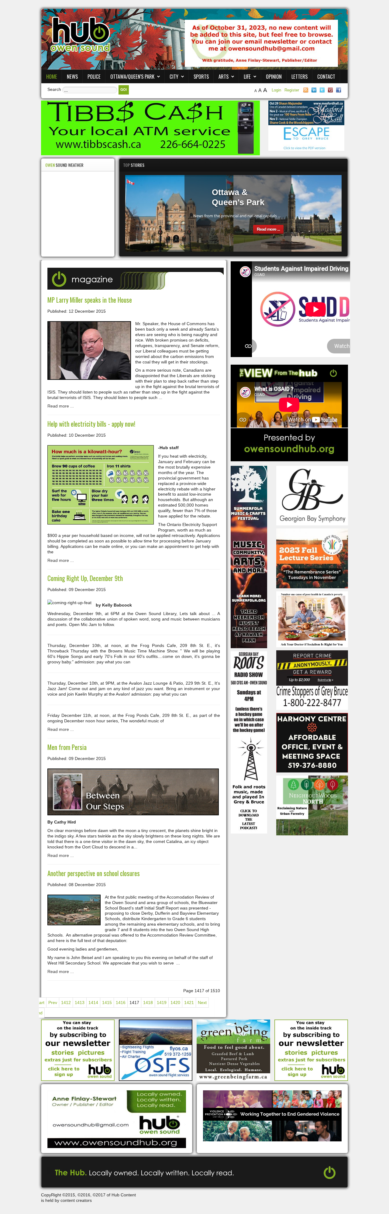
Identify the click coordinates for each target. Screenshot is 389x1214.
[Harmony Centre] (312, 742)
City (174, 76)
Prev (52, 1002)
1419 (162, 1002)
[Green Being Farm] (233, 1049)
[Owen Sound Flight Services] (155, 1049)
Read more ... (268, 229)
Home (51, 76)
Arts (224, 76)
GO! (123, 89)
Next (202, 1002)
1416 (121, 1002)
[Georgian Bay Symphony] (312, 495)
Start (39, 1002)
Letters (299, 76)
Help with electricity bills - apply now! (91, 423)
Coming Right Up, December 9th (85, 578)
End (39, 1012)
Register (291, 90)
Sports (201, 76)
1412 (66, 1002)
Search (54, 89)
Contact (326, 76)
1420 (175, 1002)
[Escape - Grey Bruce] (306, 137)
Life (247, 76)
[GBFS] (249, 556)
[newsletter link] (78, 1049)
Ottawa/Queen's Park (132, 76)
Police (94, 76)
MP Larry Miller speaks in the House (89, 299)
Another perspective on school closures (93, 873)
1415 (107, 1002)
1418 (148, 1002)
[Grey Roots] (312, 557)
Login (277, 90)
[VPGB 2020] (272, 1115)
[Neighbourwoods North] (312, 805)
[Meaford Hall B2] (306, 112)
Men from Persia (67, 747)
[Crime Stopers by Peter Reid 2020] (312, 679)
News (72, 76)
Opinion (274, 76)
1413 (79, 1002)
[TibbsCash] (150, 127)
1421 (189, 1002)
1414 (93, 1002)
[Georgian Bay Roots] (249, 741)
